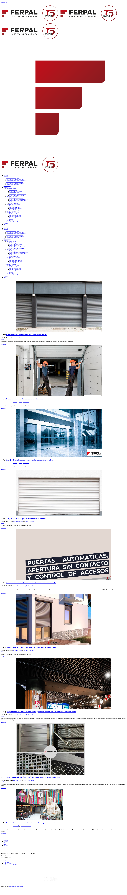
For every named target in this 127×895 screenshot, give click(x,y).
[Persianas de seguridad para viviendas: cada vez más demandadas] (53, 644)
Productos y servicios (18, 521)
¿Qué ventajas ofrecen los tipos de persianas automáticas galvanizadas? (33, 777)
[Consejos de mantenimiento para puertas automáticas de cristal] (59, 456)
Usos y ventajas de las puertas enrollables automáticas (26, 518)
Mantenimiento (7, 842)
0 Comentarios (26, 337)
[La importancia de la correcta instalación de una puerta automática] (39, 819)
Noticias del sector (17, 586)
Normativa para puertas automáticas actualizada (24, 399)
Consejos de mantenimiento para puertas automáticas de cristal (29, 460)
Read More (3, 344)
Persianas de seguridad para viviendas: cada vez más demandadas (31, 647)
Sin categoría (16, 826)
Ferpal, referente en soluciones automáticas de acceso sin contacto (31, 583)
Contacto (6, 845)
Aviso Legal (6, 862)
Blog (5, 844)
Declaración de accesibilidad (10, 864)
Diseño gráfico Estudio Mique (16, 886)
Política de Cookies (8, 863)
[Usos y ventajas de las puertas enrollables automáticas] (59, 515)
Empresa (6, 840)
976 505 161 (4, 2)
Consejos (15, 337)
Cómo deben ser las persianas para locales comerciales (26, 335)
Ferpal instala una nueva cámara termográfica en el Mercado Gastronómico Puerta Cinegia (41, 712)
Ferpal (20, 337)
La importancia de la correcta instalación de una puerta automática (31, 823)
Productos (6, 841)
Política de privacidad (9, 860)
